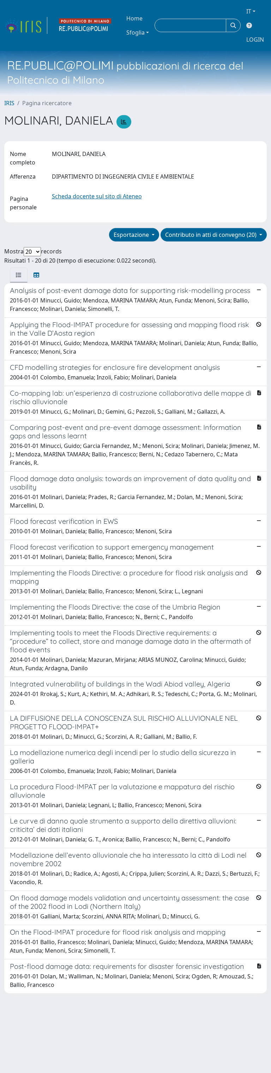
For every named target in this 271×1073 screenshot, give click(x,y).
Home (134, 18)
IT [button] (248, 11)
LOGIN (255, 39)
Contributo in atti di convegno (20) (211, 235)
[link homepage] (25, 25)
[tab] (19, 275)
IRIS (9, 103)
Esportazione (132, 235)
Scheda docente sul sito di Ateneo (97, 196)
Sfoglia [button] (135, 32)
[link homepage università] (85, 25)
